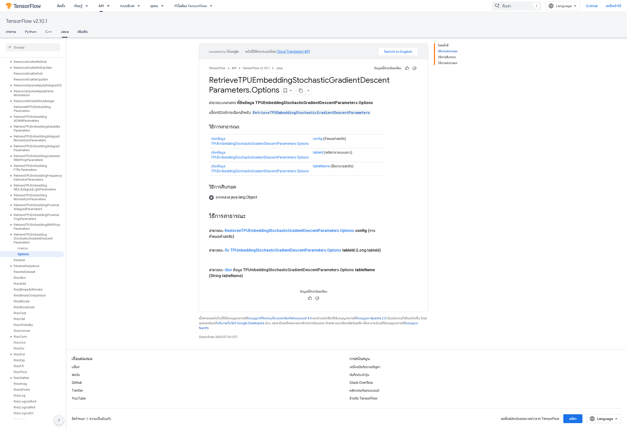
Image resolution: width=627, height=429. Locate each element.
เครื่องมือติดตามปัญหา (365, 367)
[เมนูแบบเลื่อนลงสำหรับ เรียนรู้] (88, 6)
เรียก (228, 270)
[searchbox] (33, 47)
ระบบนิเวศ (127, 6)
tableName (321, 166)
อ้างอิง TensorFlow (363, 398)
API (101, 6)
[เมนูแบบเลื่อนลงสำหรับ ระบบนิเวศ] (140, 6)
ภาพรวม (11, 31)
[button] (32, 62)
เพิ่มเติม (82, 31)
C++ (48, 31)
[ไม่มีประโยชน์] (414, 68)
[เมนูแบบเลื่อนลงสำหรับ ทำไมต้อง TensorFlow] (212, 6)
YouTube (79, 398)
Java (65, 31)
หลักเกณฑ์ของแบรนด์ (364, 390)
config (317, 139)
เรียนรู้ (78, 6)
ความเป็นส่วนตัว (100, 419)
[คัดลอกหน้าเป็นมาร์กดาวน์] (300, 90)
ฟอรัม (76, 375)
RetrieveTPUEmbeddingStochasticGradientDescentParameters (311, 112)
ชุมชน (154, 6)
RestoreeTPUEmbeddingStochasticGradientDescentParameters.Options (289, 230)
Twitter (77, 390)
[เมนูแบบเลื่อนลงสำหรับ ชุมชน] (164, 6)
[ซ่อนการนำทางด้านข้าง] (59, 420)
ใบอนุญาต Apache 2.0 (371, 318)
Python (30, 31)
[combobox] (516, 5)
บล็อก (76, 367)
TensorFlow (217, 68)
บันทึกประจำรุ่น (359, 375)
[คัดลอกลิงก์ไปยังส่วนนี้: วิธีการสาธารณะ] (244, 127)
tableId (318, 152)
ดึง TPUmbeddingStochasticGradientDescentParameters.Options (283, 250)
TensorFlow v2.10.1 (26, 21)
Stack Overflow (361, 383)
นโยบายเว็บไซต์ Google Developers (240, 323)
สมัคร (573, 418)
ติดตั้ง (61, 6)
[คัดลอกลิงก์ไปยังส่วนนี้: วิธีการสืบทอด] (241, 187)
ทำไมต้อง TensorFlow (190, 6)
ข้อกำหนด (78, 419)
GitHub (592, 6)
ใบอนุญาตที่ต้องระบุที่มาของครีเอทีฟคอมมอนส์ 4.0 (279, 318)
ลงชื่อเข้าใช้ (613, 6)
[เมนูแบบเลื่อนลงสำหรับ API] (110, 6)
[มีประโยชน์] (407, 68)
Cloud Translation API (293, 52)
